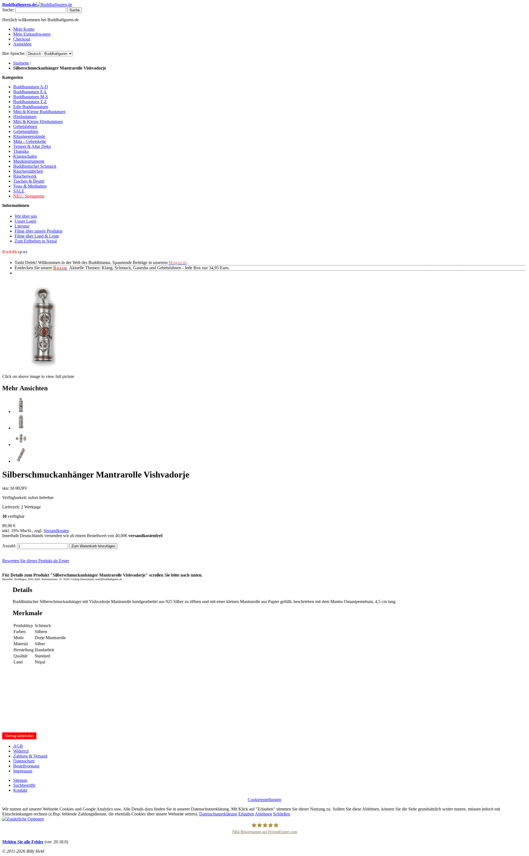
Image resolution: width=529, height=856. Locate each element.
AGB (18, 746)
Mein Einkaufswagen (31, 34)
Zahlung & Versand (30, 756)
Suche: (8, 9)
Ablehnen (263, 814)
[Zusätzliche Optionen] (23, 819)
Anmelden (22, 44)
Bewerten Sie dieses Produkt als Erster (35, 560)
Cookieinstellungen (264, 799)
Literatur (22, 226)
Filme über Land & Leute (37, 236)
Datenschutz (24, 761)
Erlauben (246, 814)
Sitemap (20, 780)
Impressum (22, 771)
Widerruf (21, 751)
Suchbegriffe (24, 785)
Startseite (21, 63)
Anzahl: (9, 545)
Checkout (21, 39)
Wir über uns (26, 216)
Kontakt (20, 790)
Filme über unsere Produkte (39, 231)
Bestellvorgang (26, 766)
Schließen (281, 814)
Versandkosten (56, 530)
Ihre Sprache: (13, 53)
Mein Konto (23, 29)
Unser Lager (25, 221)
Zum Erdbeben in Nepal (36, 241)
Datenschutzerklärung (218, 814)
